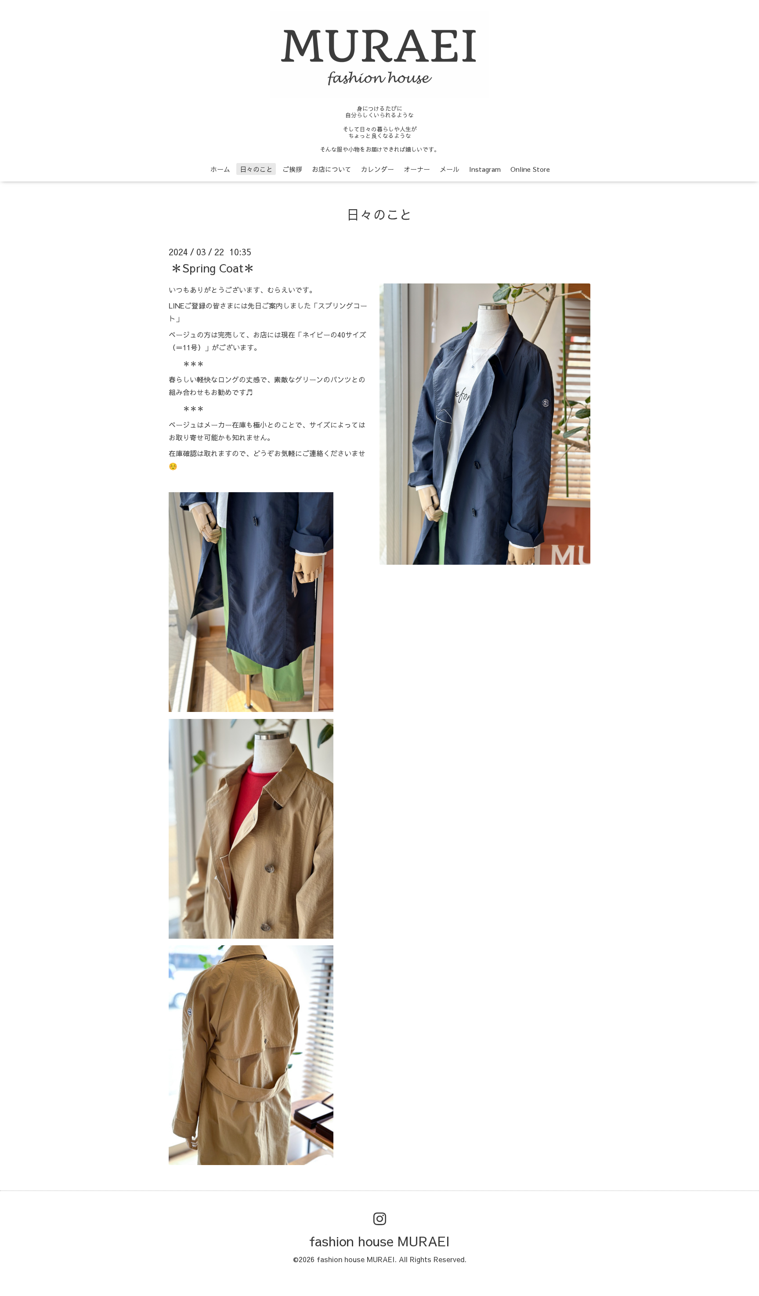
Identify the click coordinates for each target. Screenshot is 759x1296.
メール (449, 169)
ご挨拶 (292, 169)
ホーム (220, 169)
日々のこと (256, 169)
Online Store (530, 169)
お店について (331, 169)
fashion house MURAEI (379, 1241)
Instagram (485, 169)
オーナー (417, 169)
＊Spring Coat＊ (213, 267)
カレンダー (377, 169)
